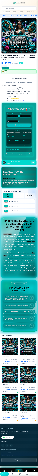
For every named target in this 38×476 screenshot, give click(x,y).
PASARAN (10, 113)
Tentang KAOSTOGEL (8, 453)
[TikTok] (11, 445)
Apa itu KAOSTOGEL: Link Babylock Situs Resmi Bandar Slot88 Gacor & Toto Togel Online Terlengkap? (16, 298)
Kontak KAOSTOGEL (7, 455)
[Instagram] (6, 445)
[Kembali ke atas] (35, 464)
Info (33, 162)
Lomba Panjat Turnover (19, 196)
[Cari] (3, 8)
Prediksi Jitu (30, 195)
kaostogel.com (19, 100)
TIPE (20, 113)
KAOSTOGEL (6, 12)
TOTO (15, 12)
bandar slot (31, 242)
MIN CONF (9, 119)
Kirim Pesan (8, 437)
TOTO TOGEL (12, 15)
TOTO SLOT (30, 12)
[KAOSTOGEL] (19, 3)
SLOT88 (22, 12)
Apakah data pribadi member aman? (16, 326)
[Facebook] (2, 445)
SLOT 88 (19, 15)
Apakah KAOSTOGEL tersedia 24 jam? (17, 312)
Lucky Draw (8, 195)
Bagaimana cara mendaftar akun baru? (17, 306)
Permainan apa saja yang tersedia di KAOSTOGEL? (16, 318)
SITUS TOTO (34, 15)
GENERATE (19, 125)
